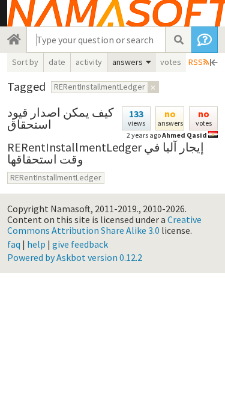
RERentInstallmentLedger (55, 177)
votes (170, 62)
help (36, 244)
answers (127, 62)
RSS (195, 62)
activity (89, 62)
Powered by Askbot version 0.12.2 (74, 257)
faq (13, 244)
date (57, 62)
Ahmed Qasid (184, 134)
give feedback (80, 244)
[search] (178, 39)
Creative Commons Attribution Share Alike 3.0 (104, 224)
